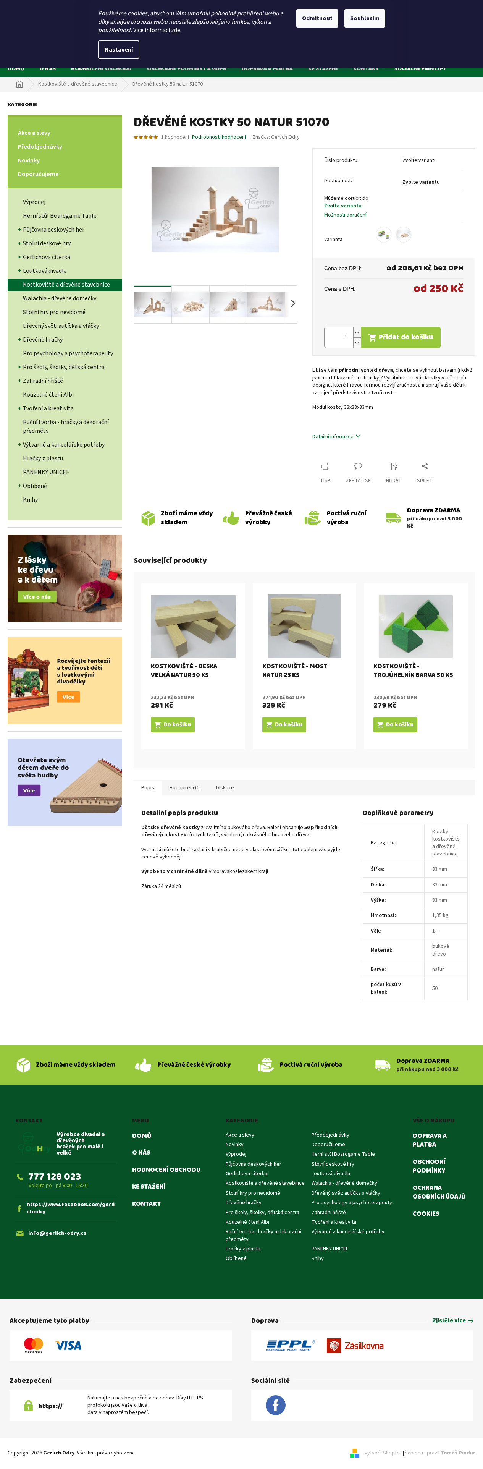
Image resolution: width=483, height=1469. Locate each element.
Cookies (426, 1214)
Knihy (30, 500)
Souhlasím (365, 18)
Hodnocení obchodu (166, 1170)
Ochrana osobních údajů (439, 1193)
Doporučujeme (38, 174)
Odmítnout (317, 18)
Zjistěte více (449, 1321)
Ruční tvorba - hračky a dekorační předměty (66, 426)
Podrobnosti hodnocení (219, 137)
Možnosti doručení (345, 215)
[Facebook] (276, 1406)
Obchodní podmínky (429, 1167)
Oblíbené (35, 486)
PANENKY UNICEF (46, 472)
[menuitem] (16, 68)
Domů (141, 1136)
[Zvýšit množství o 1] (357, 332)
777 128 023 (54, 1177)
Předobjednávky (40, 147)
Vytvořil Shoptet (383, 1453)
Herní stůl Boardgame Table (60, 216)
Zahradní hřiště (43, 381)
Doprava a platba (430, 1141)
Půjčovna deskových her (53, 229)
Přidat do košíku (406, 337)
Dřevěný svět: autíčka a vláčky (61, 326)
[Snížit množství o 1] (357, 342)
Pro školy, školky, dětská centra (64, 367)
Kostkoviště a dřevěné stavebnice (66, 284)
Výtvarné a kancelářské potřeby (64, 445)
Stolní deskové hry (47, 243)
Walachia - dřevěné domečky (59, 298)
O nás (141, 1153)
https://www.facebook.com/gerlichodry (71, 1208)
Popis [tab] (147, 788)
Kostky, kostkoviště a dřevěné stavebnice (446, 843)
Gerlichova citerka (46, 257)
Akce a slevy (34, 133)
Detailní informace (333, 437)
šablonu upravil (440, 1453)
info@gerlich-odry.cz (57, 1233)
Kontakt (146, 1204)
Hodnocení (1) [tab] (185, 788)
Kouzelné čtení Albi (48, 394)
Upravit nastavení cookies (166, 1453)
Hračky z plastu (43, 458)
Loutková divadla (45, 271)
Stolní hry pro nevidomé (54, 312)
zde (175, 30)
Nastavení (119, 49)
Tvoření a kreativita (48, 408)
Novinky (29, 160)
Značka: (276, 137)
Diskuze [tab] (225, 788)
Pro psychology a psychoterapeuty (68, 353)
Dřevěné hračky (43, 339)
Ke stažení (148, 1187)
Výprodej (34, 202)
